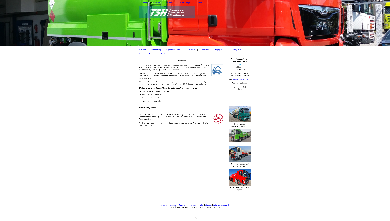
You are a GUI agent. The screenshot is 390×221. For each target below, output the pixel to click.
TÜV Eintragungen (235, 50)
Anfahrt (201, 205)
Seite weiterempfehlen (222, 205)
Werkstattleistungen (184, 3)
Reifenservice (204, 50)
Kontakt (199, 3)
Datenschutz (184, 205)
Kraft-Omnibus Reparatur (147, 54)
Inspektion (142, 50)
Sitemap (208, 205)
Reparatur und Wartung (173, 50)
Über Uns (156, 3)
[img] (195, 23)
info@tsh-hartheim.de (241, 79)
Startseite (144, 3)
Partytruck (169, 3)
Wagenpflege (219, 50)
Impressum (173, 205)
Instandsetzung (156, 50)
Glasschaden (191, 50)
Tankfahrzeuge (166, 54)
